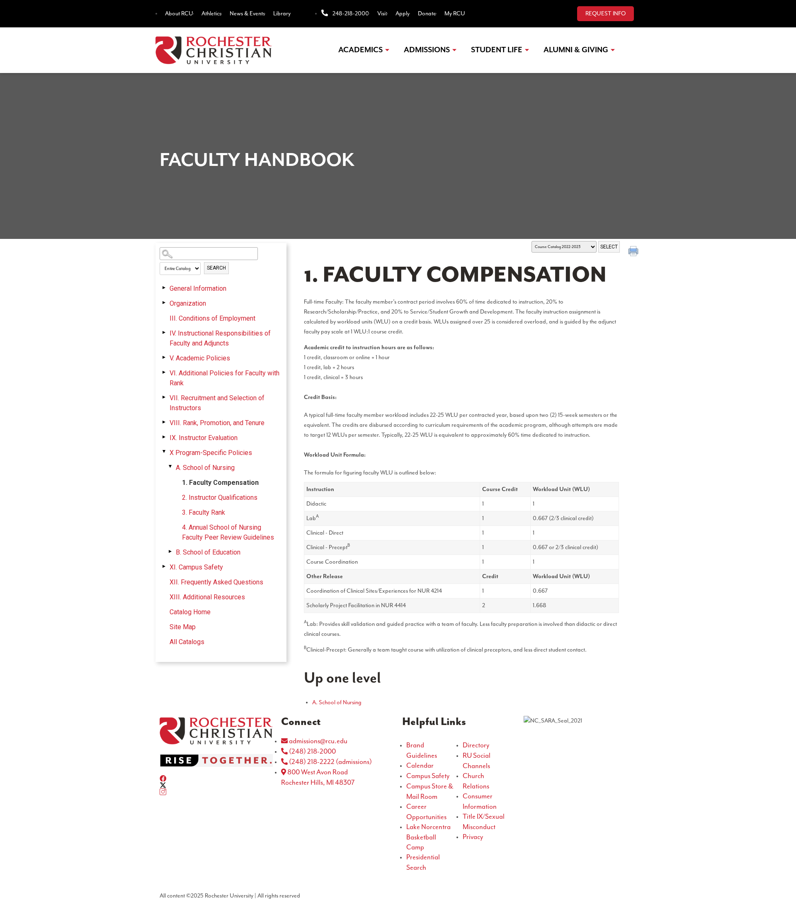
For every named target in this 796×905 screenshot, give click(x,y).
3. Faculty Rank (203, 512)
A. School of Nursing (205, 468)
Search (216, 268)
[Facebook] (216, 778)
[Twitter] (216, 785)
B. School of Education (208, 552)
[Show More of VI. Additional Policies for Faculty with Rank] (164, 372)
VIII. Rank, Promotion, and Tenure (217, 423)
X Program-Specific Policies (211, 453)
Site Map (183, 627)
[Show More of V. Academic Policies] (164, 357)
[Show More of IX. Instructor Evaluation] (164, 437)
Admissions (427, 50)
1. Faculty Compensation (220, 483)
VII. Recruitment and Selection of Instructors (217, 403)
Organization (188, 303)
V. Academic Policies (200, 358)
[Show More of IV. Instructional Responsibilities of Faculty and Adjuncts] (164, 332)
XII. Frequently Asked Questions (216, 582)
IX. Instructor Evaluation (204, 438)
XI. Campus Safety (196, 567)
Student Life (496, 50)
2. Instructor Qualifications (219, 497)
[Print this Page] (634, 252)
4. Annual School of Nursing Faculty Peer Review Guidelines (228, 532)
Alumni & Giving (576, 50)
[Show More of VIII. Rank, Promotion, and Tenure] (164, 422)
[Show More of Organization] (164, 303)
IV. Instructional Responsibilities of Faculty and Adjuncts (220, 338)
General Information (198, 288)
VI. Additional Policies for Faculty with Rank (224, 378)
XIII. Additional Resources (207, 597)
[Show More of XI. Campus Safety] (164, 566)
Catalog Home (190, 612)
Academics (360, 50)
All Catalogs (187, 642)
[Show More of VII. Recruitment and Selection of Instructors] (164, 397)
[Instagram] (216, 791)
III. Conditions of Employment (212, 318)
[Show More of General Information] (164, 288)
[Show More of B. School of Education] (170, 551)
